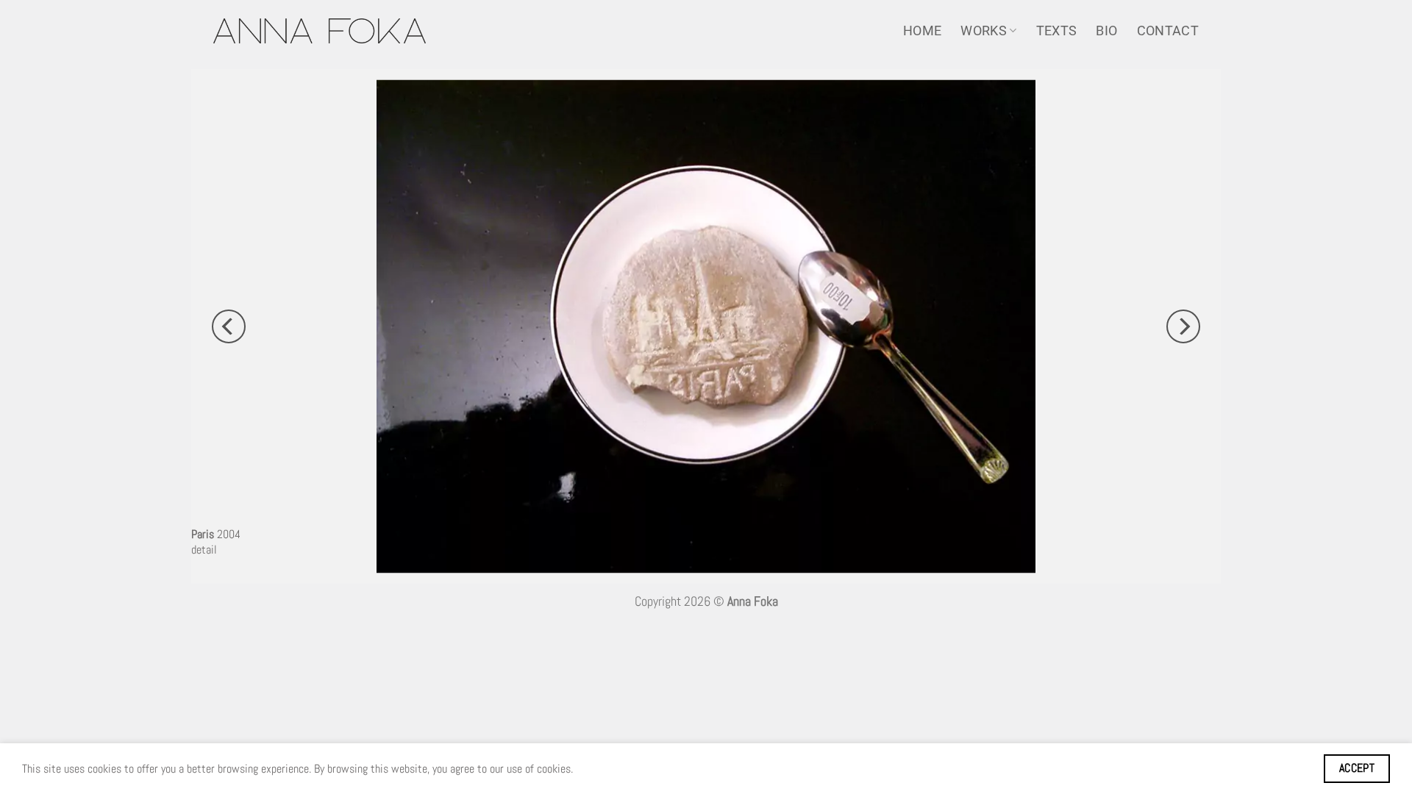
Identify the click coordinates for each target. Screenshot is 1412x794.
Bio (1106, 31)
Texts (1056, 31)
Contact (1168, 31)
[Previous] (229, 326)
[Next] (1183, 326)
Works (983, 31)
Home (922, 31)
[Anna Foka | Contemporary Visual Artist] (319, 31)
